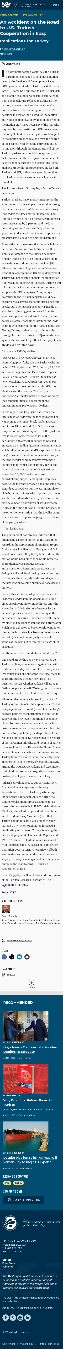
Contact (6, 1259)
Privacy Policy (27, 1343)
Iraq (7, 1183)
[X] (11, 956)
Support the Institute (29, 1307)
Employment (9, 1343)
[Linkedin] (19, 956)
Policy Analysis (9, 15)
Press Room (8, 1263)
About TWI (8, 1307)
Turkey (18, 1183)
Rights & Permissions (48, 1343)
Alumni (49, 1307)
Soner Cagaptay (14, 48)
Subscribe (7, 1266)
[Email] (27, 956)
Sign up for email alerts (26, 1200)
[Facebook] (4, 956)
